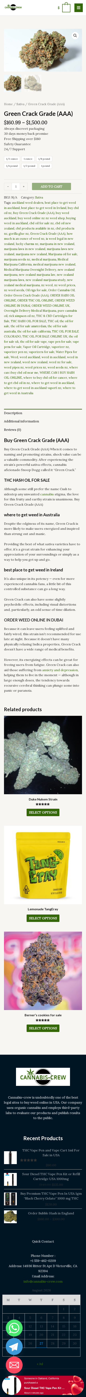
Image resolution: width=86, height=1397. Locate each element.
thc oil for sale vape (33, 342)
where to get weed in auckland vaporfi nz (32, 388)
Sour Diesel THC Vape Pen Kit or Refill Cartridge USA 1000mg (44, 1388)
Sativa (20, 104)
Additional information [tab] (21, 421)
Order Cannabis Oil (61, 290)
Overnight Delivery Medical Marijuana (30, 311)
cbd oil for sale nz (41, 223)
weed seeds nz (58, 367)
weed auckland (30, 357)
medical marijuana (44, 259)
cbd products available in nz (35, 228)
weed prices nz (35, 367)
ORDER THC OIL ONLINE (35, 300)
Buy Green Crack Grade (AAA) (33, 213)
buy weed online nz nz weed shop (41, 218)
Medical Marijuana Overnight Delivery (30, 270)
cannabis (47, 494)
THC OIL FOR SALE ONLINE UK (44, 336)
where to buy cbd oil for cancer (45, 378)
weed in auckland (54, 357)
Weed (14, 357)
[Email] (14, 1365)
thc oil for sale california (34, 331)
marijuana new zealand (31, 254)
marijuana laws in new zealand (24, 249)
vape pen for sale (59, 342)
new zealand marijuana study (46, 280)
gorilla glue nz (19, 234)
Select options (43, 812)
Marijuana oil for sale (62, 254)
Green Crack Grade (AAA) (47, 234)
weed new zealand (35, 362)
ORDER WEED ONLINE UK (51, 306)
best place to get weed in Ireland (43, 208)
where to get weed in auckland (52, 383)
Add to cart (51, 186)
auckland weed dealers (27, 203)
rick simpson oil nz (22, 316)
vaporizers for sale (41, 352)
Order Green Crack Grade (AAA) (26, 295)
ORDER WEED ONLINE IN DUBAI (33, 619)
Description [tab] (13, 413)
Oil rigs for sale (36, 290)
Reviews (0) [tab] (12, 430)
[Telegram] (14, 1346)
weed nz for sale (60, 362)
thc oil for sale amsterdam (28, 326)
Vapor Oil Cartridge (36, 347)
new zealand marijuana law (37, 275)
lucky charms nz (27, 244)
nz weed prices (64, 285)
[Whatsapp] (14, 1328)
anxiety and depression (60, 670)
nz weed (47, 285)
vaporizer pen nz (15, 352)
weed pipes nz (14, 367)
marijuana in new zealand (57, 244)
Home (8, 104)
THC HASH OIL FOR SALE (28, 321)
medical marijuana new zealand (54, 264)
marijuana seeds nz (17, 259)
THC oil (53, 321)
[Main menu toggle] (78, 7)
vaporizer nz (60, 347)
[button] (75, 35)
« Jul (40, 1364)
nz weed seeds (14, 290)
